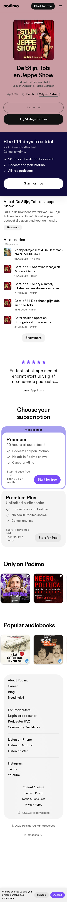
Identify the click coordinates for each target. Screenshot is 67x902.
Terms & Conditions (33, 799)
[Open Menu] (60, 6)
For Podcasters (19, 710)
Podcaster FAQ (19, 721)
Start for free (43, 6)
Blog (11, 692)
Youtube (14, 775)
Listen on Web (18, 751)
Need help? (16, 698)
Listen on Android (20, 745)
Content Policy (33, 793)
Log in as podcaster (22, 716)
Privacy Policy (33, 805)
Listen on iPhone (20, 740)
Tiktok (12, 769)
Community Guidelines (24, 727)
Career (13, 686)
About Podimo (18, 680)
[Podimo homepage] (11, 6)
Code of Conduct (33, 787)
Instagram (15, 763)
